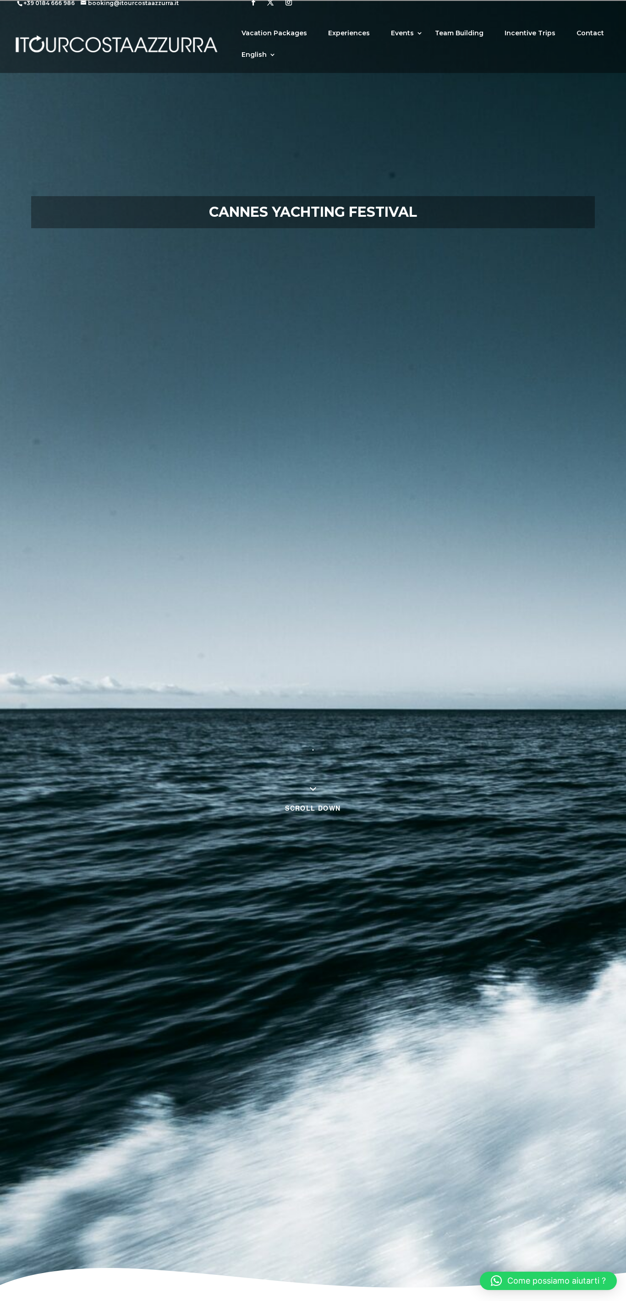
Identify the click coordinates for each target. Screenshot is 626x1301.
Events (402, 33)
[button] (548, 1281)
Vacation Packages (274, 33)
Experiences (349, 33)
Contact (590, 33)
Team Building (459, 33)
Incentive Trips (530, 33)
